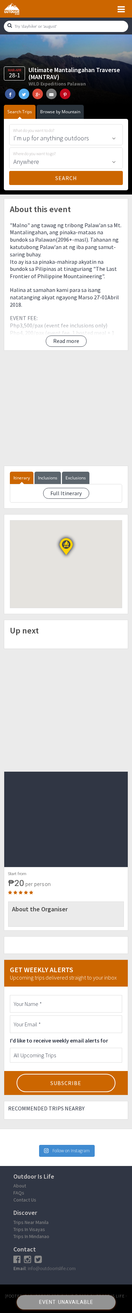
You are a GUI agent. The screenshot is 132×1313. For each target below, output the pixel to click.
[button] (66, 546)
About (19, 1186)
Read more (66, 340)
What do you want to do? (33, 130)
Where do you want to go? (34, 153)
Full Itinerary (66, 493)
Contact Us (24, 1200)
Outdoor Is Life (20, 9)
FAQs (18, 1193)
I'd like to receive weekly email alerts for (59, 1040)
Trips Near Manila (31, 1222)
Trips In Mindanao (31, 1236)
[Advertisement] (66, 408)
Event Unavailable (66, 1302)
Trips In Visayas (29, 1229)
